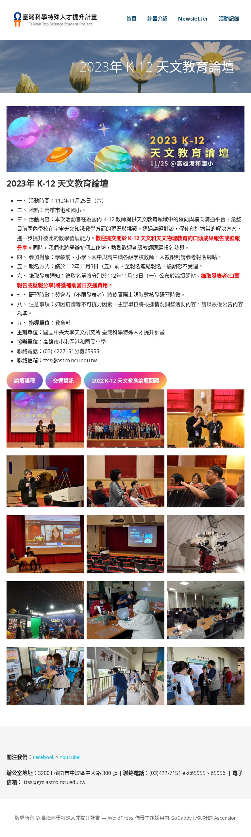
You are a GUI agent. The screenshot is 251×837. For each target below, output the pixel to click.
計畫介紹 (157, 18)
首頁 (131, 18)
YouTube (69, 757)
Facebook (43, 757)
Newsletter (193, 18)
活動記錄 (229, 18)
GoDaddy (181, 817)
